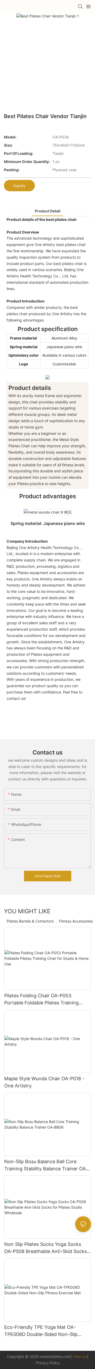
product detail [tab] (47, 211)
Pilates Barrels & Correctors (30, 921)
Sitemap (80, 1356)
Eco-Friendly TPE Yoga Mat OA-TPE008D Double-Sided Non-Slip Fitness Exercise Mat (41, 1331)
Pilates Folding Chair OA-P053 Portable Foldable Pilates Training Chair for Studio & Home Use (41, 999)
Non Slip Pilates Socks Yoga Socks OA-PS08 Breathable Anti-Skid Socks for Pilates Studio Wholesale (45, 1248)
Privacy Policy (48, 1363)
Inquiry (19, 185)
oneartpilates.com (55, 1356)
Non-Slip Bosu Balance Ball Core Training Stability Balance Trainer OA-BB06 (46, 1165)
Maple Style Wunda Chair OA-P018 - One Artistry (44, 1082)
